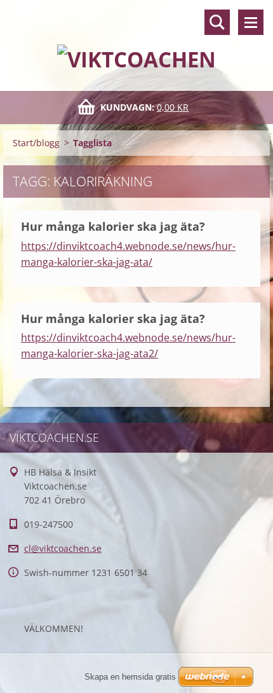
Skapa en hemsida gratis (130, 677)
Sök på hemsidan (217, 22)
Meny (250, 22)
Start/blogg (36, 143)
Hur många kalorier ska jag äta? (113, 226)
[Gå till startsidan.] (136, 37)
